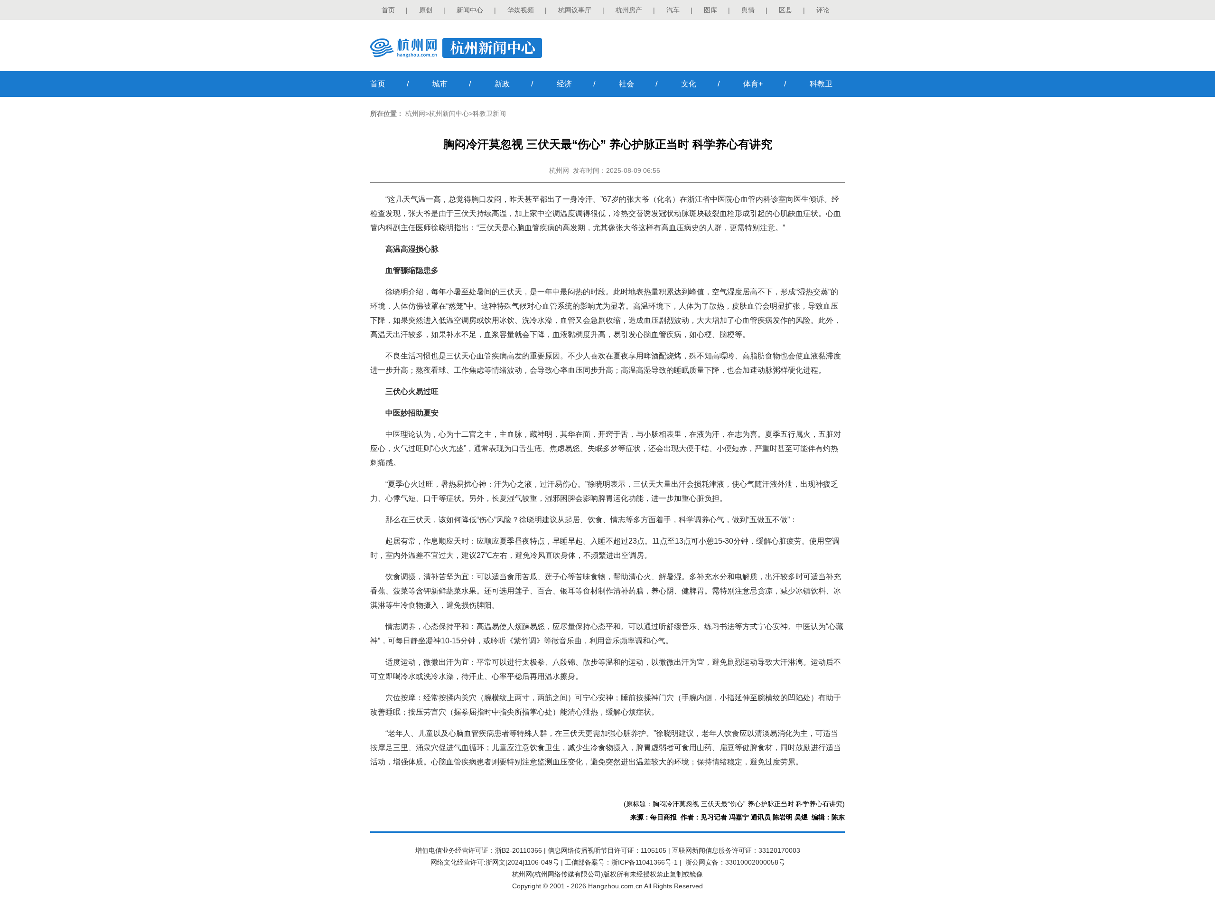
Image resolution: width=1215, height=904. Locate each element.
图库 (710, 10)
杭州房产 (629, 10)
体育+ (753, 84)
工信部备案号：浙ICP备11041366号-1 (621, 862)
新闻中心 (470, 10)
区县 (785, 10)
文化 (688, 84)
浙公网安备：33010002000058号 (735, 862)
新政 (502, 84)
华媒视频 (520, 10)
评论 (823, 10)
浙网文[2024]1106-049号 (522, 862)
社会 (626, 84)
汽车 (673, 10)
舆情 (748, 10)
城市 (440, 84)
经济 (564, 84)
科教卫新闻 (489, 113)
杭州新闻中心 (449, 113)
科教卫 (821, 84)
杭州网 (415, 113)
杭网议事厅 (574, 10)
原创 (425, 10)
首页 (388, 10)
